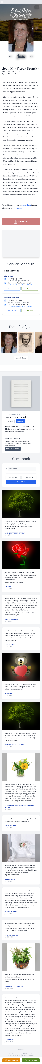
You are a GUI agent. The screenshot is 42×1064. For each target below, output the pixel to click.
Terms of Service (26, 1055)
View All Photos (21, 358)
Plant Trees (30, 289)
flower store (18, 208)
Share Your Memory (12, 449)
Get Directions (12, 289)
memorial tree (26, 205)
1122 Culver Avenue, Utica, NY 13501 (20, 285)
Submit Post (21, 482)
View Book (9, 421)
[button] (21, 504)
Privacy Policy (15, 1055)
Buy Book (20, 421)
